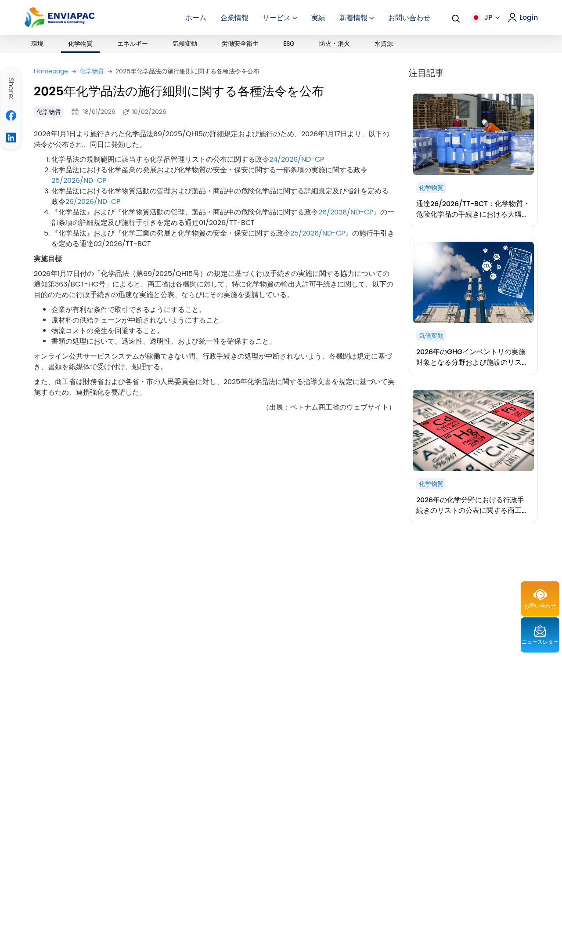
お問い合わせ (409, 17)
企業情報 (234, 17)
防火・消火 (334, 43)
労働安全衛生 (240, 43)
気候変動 (185, 43)
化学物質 (80, 43)
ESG (289, 43)
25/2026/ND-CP (78, 180)
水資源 (384, 43)
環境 (37, 43)
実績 (318, 17)
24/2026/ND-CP (296, 159)
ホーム (195, 17)
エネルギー (132, 43)
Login (528, 17)
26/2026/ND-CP (92, 201)
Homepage (51, 71)
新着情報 (354, 17)
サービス (277, 17)
